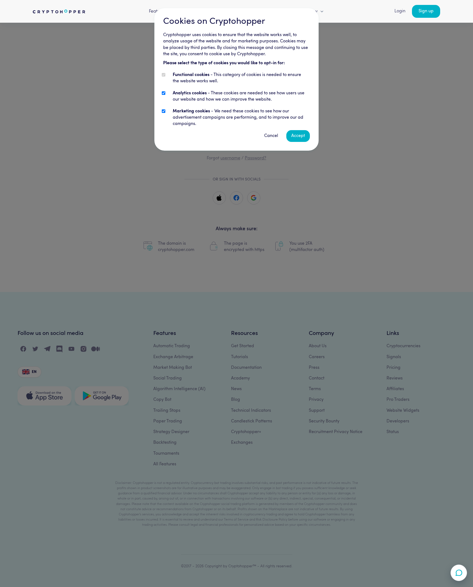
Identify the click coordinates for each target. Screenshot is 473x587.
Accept (298, 136)
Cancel (271, 136)
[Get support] (459, 573)
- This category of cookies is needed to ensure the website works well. (237, 78)
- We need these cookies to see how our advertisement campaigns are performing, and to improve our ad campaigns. (238, 117)
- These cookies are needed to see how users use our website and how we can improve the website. (238, 96)
